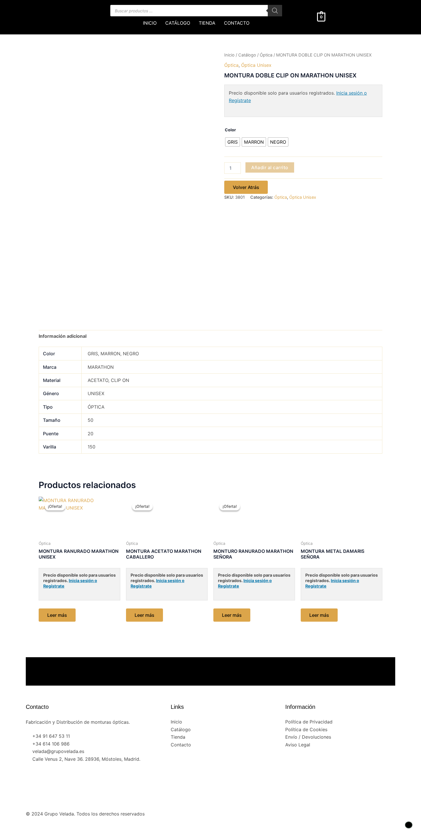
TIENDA (207, 23)
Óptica (266, 55)
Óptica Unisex (256, 65)
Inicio (229, 55)
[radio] (232, 142)
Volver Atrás (246, 187)
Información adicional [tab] (62, 336)
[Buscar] (275, 10)
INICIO (150, 23)
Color (230, 129)
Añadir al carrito (269, 167)
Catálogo (247, 55)
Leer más (57, 615)
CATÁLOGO (177, 23)
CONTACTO (236, 23)
